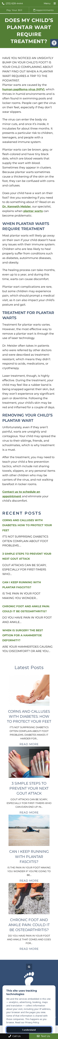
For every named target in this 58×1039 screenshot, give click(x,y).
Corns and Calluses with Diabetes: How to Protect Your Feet (27, 525)
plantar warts (33, 211)
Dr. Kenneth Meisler (16, 206)
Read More (29, 744)
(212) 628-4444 (14, 3)
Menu (47, 3)
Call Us (16, 1036)
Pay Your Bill (14, 10)
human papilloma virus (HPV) (23, 89)
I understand (29, 1030)
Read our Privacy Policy (27, 1022)
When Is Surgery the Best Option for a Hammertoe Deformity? (22, 635)
